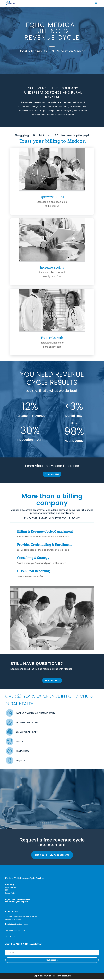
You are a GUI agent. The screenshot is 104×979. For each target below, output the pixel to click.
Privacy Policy (10, 893)
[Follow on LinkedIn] (6, 936)
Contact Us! (52, 474)
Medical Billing (10, 887)
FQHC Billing (9, 884)
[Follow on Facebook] (14, 936)
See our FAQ (52, 680)
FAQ (6, 890)
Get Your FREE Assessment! (52, 855)
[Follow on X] (10, 936)
